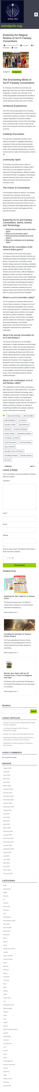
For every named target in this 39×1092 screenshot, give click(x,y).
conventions (22, 420)
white (5, 1075)
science (5, 1050)
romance (6, 1040)
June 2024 (6, 859)
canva (5, 945)
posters (5, 1033)
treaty (5, 1057)
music (5, 1015)
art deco (5, 903)
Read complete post (10, 612)
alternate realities (28, 416)
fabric (5, 987)
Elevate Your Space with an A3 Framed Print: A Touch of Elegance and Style (18, 675)
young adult (7, 1085)
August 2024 (7, 852)
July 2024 (6, 856)
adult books (7, 889)
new (4, 1019)
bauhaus (6, 910)
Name (5, 513)
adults (5, 892)
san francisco (7, 1043)
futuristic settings (9, 433)
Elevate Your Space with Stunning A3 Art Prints (18, 734)
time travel (7, 460)
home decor (7, 998)
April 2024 (6, 866)
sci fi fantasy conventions (11, 438)
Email (5, 524)
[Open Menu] (36, 14)
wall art (5, 1068)
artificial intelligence (10, 420)
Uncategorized (17, 72)
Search (6, 705)
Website (5, 535)
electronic (6, 980)
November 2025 (8, 800)
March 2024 (7, 870)
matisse (5, 1012)
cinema (5, 952)
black (5, 938)
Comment (6, 481)
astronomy (6, 906)
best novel (6, 924)
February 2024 (8, 873)
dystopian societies (10, 424)
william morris (7, 1078)
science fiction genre (10, 442)
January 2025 (7, 835)
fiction (5, 994)
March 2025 (7, 828)
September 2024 (8, 849)
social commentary (25, 442)
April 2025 (6, 824)
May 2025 (6, 821)
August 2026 (7, 768)
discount (6, 969)
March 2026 (7, 785)
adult (4, 885)
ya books (6, 1082)
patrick (5, 1026)
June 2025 (6, 817)
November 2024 (8, 842)
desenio (5, 966)
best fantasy (7, 917)
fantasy (5, 991)
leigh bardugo (7, 1008)
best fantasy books (9, 920)
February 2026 (8, 789)
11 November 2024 (12, 45)
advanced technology (14, 416)
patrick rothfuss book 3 (10, 1029)
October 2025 (7, 803)
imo (4, 1001)
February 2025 (8, 831)
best (4, 913)
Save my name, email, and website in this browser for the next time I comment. (19, 550)
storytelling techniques (11, 455)
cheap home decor (9, 948)
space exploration (9, 446)
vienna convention (9, 1064)
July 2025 (6, 814)
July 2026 (6, 771)
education (6, 977)
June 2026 (6, 775)
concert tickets (7, 959)
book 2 (5, 941)
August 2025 (7, 810)
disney (5, 973)
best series (6, 931)
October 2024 (7, 845)
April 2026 (6, 782)
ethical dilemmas (24, 424)
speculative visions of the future (13, 451)
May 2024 (6, 863)
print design (7, 1036)
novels (5, 1022)
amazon (5, 896)
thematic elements (26, 455)
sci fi (4, 1047)
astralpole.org (11, 25)
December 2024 (8, 838)
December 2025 (8, 796)
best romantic (7, 927)
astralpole (25, 45)
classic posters (8, 955)
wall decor (6, 1071)
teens (5, 1054)
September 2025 (8, 807)
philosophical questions (24, 433)
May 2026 (6, 778)
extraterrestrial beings (20, 429)
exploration (7, 429)
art (4, 899)
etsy (4, 984)
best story (6, 934)
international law (8, 1005)
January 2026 (7, 793)
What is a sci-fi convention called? (17, 233)
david (5, 962)
